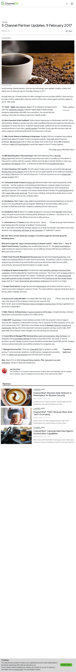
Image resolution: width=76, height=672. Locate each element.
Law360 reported (31, 128)
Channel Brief (39, 389)
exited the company (16, 110)
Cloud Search (41, 286)
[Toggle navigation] (72, 3)
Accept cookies (66, 665)
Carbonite (57, 325)
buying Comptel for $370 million (40, 312)
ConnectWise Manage (21, 339)
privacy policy (19, 669)
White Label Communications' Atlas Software (50, 336)
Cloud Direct (16, 320)
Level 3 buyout (63, 190)
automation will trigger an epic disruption (28, 230)
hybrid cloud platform (62, 246)
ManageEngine (35, 257)
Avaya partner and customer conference (34, 281)
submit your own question (18, 355)
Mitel (26, 270)
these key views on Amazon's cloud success (39, 304)
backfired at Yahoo (57, 164)
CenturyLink (30, 182)
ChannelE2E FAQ (36, 349)
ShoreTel (20, 273)
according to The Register (11, 164)
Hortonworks (6, 328)
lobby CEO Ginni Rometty (19, 144)
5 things (5, 22)
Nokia (24, 312)
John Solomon (20, 107)
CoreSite (64, 325)
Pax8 (21, 201)
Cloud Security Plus (59, 257)
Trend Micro (23, 246)
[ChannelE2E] (9, 3)
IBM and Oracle (15, 142)
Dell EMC (59, 212)
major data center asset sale (16, 193)
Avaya (65, 273)
